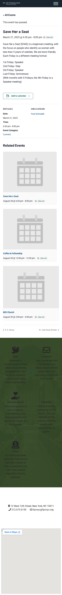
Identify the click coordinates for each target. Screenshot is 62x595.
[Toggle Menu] (55, 3)
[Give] (15, 444)
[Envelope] (54, 521)
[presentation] (30, 172)
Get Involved (15, 402)
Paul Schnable (37, 114)
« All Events (9, 15)
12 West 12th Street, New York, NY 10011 (32, 506)
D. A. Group (9, 330)
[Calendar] (46, 395)
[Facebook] (23, 521)
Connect (7, 134)
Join (15, 357)
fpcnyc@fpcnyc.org (43, 509)
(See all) (49, 37)
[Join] (15, 350)
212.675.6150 (18, 509)
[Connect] (46, 350)
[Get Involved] (15, 395)
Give (15, 451)
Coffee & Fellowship (12, 253)
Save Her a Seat (11, 196)
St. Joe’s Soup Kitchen (48, 330)
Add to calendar (18, 96)
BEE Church (8, 312)
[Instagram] (7, 521)
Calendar (46, 402)
